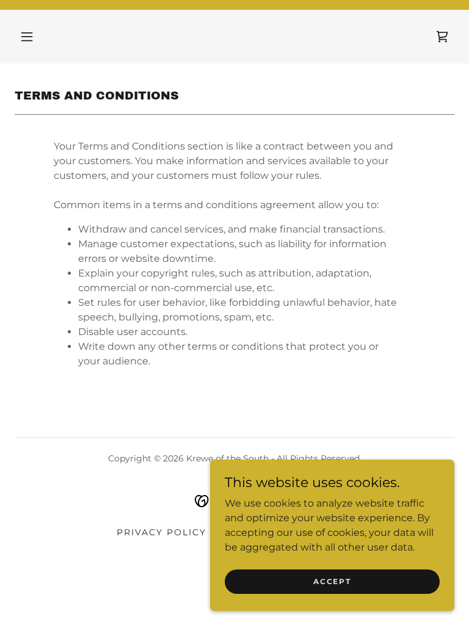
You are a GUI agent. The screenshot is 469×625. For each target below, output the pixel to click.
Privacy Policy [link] (161, 532)
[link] (442, 36)
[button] (27, 36)
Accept (332, 581)
